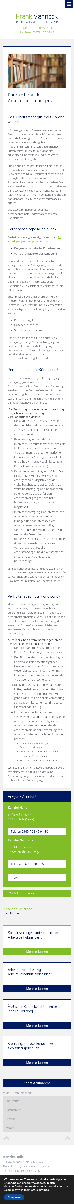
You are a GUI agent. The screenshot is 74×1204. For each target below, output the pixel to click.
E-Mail (15, 878)
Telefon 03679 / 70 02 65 (28, 864)
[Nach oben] (6, 1137)
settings (44, 1190)
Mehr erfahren (37, 951)
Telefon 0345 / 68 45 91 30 (29, 831)
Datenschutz (13, 1110)
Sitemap (10, 1119)
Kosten (10, 1127)
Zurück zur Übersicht (23, 893)
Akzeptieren (14, 1197)
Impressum (12, 1101)
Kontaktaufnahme (37, 1083)
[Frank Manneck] (37, 19)
